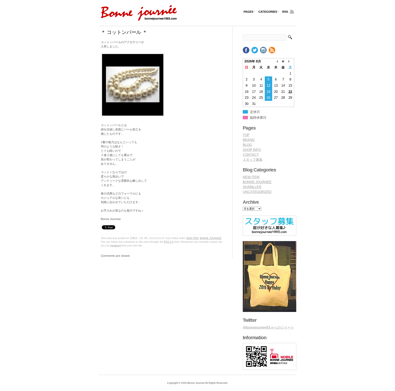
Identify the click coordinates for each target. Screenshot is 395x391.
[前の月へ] (276, 61)
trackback (115, 245)
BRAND (249, 140)
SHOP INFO (252, 150)
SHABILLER (252, 187)
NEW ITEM (192, 238)
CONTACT (251, 154)
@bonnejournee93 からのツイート (268, 327)
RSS (285, 11)
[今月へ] (283, 61)
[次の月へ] (290, 61)
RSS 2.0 (168, 241)
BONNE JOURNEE (210, 238)
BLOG (247, 145)
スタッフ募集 (253, 159)
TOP (246, 135)
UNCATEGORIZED (257, 192)
